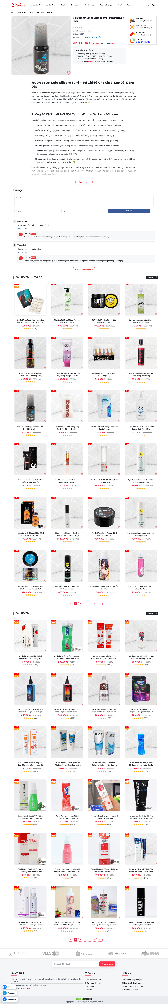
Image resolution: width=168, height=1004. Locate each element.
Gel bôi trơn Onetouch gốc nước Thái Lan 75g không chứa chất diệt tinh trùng (67, 765)
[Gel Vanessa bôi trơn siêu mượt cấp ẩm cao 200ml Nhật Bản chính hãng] (104, 689)
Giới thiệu (90, 986)
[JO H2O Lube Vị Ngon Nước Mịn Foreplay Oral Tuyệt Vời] (67, 459)
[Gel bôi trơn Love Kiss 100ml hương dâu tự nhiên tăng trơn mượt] (30, 636)
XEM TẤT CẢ (152, 278)
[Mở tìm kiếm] (154, 5)
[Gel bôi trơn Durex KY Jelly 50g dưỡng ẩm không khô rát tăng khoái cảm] (141, 849)
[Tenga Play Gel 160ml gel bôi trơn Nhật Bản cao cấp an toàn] (104, 849)
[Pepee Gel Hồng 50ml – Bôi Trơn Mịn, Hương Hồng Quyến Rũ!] (67, 353)
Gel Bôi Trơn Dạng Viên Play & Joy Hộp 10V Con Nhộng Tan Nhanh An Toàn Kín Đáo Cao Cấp (30, 322)
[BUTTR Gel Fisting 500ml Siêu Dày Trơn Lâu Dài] (104, 300)
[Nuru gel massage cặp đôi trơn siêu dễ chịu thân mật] (141, 300)
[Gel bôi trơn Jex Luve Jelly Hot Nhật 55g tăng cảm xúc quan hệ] (30, 742)
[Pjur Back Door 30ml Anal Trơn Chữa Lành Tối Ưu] (67, 566)
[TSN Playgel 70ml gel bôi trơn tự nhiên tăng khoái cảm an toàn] (30, 849)
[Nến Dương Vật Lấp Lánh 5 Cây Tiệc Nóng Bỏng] (104, 353)
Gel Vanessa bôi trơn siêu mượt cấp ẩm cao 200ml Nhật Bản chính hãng (104, 711)
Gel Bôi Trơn (24, 613)
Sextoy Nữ (37, 5)
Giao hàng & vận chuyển (132, 980)
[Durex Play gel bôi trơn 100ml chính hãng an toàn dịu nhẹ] (67, 795)
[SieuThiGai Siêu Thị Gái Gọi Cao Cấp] (18, 5)
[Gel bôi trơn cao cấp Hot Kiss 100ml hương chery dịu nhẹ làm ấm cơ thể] (104, 636)
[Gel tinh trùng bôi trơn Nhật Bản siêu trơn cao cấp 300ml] (141, 636)
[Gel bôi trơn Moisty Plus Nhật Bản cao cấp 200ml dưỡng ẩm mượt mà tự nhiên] (104, 902)
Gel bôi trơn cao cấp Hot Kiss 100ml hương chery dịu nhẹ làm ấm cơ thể (104, 658)
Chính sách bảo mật (94, 983)
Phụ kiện (130, 5)
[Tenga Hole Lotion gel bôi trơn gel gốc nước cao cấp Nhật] (104, 795)
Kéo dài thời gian (106, 5)
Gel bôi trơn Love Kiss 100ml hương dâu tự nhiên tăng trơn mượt (30, 658)
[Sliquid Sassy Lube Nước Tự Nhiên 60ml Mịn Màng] (141, 566)
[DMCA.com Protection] (84, 999)
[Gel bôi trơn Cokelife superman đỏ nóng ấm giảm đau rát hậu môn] (67, 689)
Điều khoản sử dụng (94, 980)
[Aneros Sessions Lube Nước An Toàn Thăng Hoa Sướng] (141, 353)
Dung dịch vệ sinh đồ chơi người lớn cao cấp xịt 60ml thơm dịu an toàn (67, 871)
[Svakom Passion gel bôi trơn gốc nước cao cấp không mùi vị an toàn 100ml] (30, 902)
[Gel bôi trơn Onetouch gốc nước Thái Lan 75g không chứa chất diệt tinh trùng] (67, 742)
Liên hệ (89, 990)
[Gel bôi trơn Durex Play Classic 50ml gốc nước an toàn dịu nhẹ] (141, 742)
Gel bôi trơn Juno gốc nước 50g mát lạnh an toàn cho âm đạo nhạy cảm (104, 765)
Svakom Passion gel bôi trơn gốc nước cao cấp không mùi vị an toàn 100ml (30, 924)
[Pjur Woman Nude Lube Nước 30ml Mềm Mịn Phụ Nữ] (141, 513)
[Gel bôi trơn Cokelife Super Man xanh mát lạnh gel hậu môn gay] (30, 689)
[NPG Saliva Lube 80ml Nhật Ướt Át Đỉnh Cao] (104, 566)
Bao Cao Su (75, 5)
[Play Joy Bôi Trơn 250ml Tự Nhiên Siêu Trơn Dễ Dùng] (67, 300)
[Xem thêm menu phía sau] (149, 5)
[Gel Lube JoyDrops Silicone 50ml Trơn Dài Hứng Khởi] (30, 406)
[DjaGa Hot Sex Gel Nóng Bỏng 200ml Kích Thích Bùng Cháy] (30, 353)
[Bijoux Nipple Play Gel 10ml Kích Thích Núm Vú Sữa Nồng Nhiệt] (67, 513)
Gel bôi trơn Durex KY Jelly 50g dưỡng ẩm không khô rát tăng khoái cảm (141, 871)
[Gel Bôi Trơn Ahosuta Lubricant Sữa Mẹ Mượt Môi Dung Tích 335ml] (67, 902)
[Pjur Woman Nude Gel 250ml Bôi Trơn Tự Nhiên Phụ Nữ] (141, 459)
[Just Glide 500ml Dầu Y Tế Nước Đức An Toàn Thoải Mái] (141, 406)
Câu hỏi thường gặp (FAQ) (133, 986)
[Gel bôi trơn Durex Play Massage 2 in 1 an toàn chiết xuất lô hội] (67, 636)
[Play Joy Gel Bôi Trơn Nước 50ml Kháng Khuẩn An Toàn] (30, 459)
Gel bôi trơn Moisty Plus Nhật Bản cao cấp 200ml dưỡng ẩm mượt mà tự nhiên (104, 924)
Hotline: (22, 988)
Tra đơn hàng (107, 964)
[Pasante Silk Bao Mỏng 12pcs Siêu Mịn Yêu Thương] (104, 406)
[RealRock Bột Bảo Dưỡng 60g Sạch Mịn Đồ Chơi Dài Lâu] (67, 406)
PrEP (120, 5)
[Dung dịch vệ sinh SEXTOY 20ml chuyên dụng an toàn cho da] (30, 795)
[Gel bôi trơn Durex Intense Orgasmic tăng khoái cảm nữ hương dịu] (141, 689)
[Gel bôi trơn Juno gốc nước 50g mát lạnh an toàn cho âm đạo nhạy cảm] (104, 742)
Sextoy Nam (51, 5)
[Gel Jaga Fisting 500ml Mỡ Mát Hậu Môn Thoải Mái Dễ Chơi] (30, 566)
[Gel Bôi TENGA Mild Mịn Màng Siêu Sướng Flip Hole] (104, 459)
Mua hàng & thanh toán (132, 983)
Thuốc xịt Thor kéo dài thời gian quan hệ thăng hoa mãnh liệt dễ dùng (141, 924)
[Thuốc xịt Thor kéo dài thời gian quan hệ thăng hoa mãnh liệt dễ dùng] (141, 902)
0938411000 (143, 41)
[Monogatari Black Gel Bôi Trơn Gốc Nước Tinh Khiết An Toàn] (141, 795)
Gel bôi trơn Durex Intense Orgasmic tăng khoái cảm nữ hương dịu (141, 711)
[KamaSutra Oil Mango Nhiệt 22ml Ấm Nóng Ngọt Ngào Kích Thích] (30, 513)
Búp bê (64, 5)
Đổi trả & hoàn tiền (130, 990)
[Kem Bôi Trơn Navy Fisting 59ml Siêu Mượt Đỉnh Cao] (104, 513)
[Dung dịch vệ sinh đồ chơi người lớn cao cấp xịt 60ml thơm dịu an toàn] (67, 849)
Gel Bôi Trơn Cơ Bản (92, 37)
